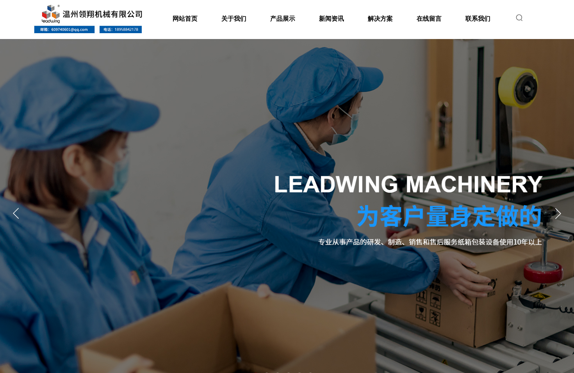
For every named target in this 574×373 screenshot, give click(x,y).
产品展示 (282, 18)
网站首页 (185, 18)
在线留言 (429, 18)
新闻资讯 (331, 18)
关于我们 (233, 18)
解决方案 (380, 18)
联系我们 (477, 18)
